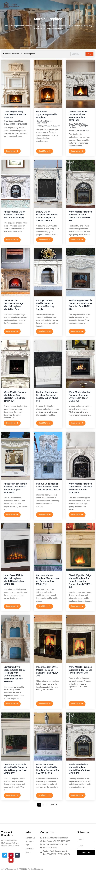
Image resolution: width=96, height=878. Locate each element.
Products (15, 54)
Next (52, 805)
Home (7, 54)
